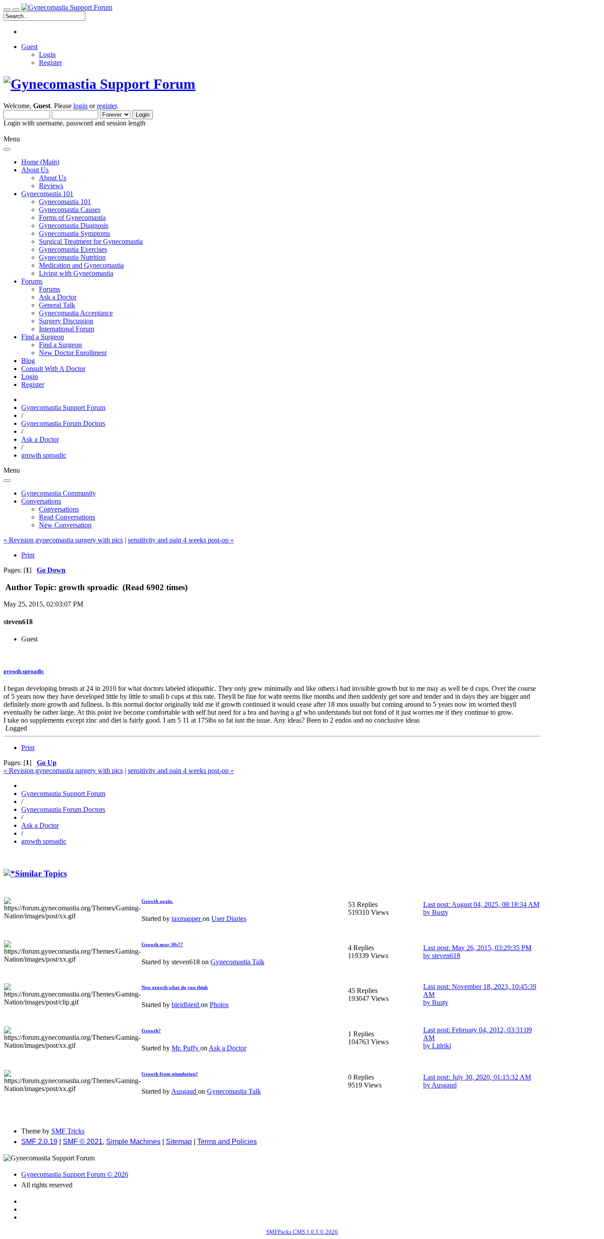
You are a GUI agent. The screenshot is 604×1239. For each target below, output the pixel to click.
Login (47, 54)
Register (50, 62)
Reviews (51, 185)
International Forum (66, 329)
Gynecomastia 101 (65, 201)
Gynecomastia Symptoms (74, 233)
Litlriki (441, 1046)
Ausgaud (184, 1091)
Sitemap (179, 1141)
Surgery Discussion (66, 321)
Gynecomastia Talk (237, 962)
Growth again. (157, 901)
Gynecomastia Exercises (73, 249)
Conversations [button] (41, 501)
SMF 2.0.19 (39, 1141)
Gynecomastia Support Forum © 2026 (74, 1174)
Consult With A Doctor (53, 368)
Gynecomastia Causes (69, 209)
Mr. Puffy (186, 1048)
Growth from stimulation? (169, 1073)
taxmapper (187, 918)
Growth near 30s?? (162, 944)
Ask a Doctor (57, 297)
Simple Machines (133, 1141)
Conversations (59, 509)
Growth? (151, 1030)
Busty (440, 912)
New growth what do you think (174, 987)
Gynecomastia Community (58, 493)
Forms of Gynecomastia (72, 217)
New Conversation (65, 525)
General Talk (57, 305)
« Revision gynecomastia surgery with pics (63, 540)
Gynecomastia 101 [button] (47, 193)
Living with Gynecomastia (76, 273)
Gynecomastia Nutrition (72, 257)
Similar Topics (41, 873)
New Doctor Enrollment (73, 352)
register (107, 106)
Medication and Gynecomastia (81, 265)
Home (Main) (40, 162)
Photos (219, 1004)
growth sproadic (24, 671)
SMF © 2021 (83, 1141)
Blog (28, 360)
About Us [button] (35, 170)
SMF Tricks (67, 1131)
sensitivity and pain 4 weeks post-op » (181, 540)
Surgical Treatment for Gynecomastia (91, 241)
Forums (49, 289)
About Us (52, 178)
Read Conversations (67, 517)
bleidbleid (186, 1004)
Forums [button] (31, 281)
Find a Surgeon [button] (42, 337)
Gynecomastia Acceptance (76, 313)
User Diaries (228, 918)
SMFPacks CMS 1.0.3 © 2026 (302, 1231)
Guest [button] (29, 46)
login (80, 106)
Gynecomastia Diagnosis (73, 225)
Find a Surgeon (60, 345)
